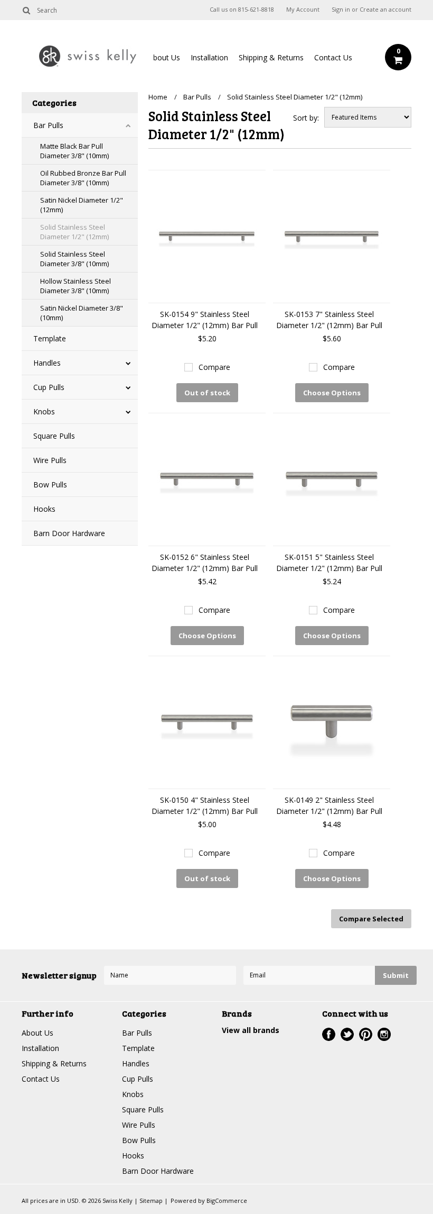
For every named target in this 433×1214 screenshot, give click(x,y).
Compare (214, 367)
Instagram (384, 1034)
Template (49, 338)
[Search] (26, 10)
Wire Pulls (50, 460)
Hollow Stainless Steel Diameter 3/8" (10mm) (75, 285)
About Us (164, 57)
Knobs (44, 411)
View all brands (250, 1030)
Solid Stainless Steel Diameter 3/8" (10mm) (74, 258)
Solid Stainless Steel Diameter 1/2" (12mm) (74, 231)
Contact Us (333, 57)
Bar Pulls (48, 125)
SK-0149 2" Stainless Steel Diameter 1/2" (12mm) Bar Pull (329, 805)
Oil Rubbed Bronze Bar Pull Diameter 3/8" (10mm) (83, 177)
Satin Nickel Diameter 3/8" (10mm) (81, 312)
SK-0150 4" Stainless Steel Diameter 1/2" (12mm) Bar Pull (205, 805)
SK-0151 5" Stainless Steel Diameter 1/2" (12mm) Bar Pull (329, 562)
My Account (302, 9)
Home (157, 97)
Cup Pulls (48, 387)
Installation (209, 57)
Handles (47, 363)
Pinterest (365, 1034)
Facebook (328, 1034)
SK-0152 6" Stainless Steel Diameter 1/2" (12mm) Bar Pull (205, 562)
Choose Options (332, 392)
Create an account (385, 9)
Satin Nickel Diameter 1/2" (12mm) (81, 204)
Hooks (44, 509)
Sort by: (306, 118)
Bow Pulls (50, 484)
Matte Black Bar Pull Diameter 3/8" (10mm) (74, 150)
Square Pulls (54, 436)
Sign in (341, 9)
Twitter (347, 1034)
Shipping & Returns (271, 57)
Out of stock (207, 392)
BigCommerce (226, 1200)
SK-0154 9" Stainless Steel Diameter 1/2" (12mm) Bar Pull (205, 319)
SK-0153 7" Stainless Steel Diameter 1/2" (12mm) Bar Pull (329, 319)
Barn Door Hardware (69, 533)
